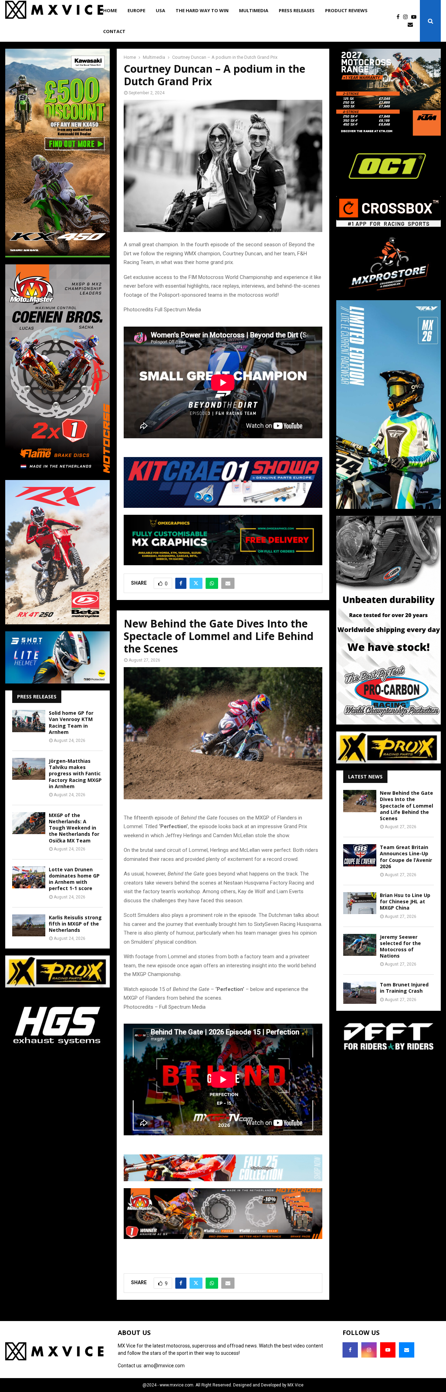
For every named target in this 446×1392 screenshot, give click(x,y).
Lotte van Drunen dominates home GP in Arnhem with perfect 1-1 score (74, 879)
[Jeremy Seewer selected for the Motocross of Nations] (359, 945)
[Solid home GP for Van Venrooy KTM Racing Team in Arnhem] (28, 721)
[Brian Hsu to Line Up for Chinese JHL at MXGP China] (359, 903)
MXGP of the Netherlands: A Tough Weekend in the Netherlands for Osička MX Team (74, 828)
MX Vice (295, 1385)
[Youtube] (415, 17)
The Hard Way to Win (202, 10)
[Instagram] (407, 17)
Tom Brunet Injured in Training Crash (404, 987)
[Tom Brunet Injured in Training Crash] (359, 992)
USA (160, 10)
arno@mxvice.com (164, 1365)
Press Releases (297, 10)
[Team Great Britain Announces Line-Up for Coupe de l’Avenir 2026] (359, 855)
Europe (136, 10)
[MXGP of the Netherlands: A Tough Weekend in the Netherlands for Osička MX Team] (28, 823)
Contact (114, 31)
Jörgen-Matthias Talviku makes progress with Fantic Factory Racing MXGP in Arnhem (75, 774)
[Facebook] (400, 17)
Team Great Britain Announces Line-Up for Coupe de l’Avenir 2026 (406, 857)
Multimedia (253, 10)
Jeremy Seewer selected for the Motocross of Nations (400, 946)
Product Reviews (346, 10)
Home (110, 10)
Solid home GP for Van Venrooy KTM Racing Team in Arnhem (71, 722)
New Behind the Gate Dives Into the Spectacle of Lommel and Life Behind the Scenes (406, 806)
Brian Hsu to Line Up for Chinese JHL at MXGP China (405, 901)
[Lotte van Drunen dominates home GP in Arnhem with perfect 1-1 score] (28, 877)
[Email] (412, 25)
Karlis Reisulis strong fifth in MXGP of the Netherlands (75, 923)
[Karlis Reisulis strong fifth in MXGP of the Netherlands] (28, 925)
